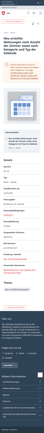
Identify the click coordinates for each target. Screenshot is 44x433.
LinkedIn (8, 358)
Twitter (21, 353)
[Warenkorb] (34, 13)
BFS (8, 13)
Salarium (6, 401)
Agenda (6, 395)
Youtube (33, 353)
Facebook (9, 353)
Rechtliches (5, 430)
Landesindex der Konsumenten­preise (19, 407)
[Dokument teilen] (37, 23)
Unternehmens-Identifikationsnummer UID (19, 415)
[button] (40, 374)
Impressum (13, 430)
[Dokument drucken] (32, 23)
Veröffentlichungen (11, 382)
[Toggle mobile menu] (40, 13)
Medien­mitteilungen (11, 388)
